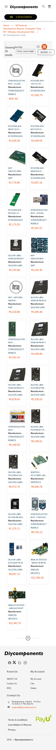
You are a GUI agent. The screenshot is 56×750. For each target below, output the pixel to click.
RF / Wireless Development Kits (18, 32)
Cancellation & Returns (20, 725)
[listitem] (16, 679)
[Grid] (44, 47)
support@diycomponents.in (24, 707)
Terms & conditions (18, 720)
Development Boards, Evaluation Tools (22, 28)
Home (6, 25)
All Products (21, 25)
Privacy (12, 729)
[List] (38, 47)
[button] (20, 17)
